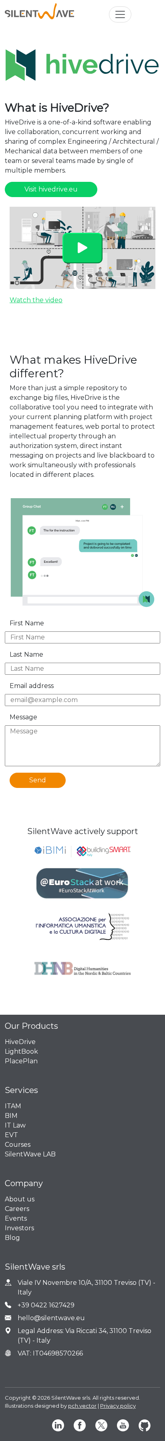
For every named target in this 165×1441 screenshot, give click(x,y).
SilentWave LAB (30, 1154)
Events (16, 1218)
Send (37, 780)
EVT (11, 1135)
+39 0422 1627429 (46, 1305)
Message (23, 717)
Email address (32, 686)
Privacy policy (118, 1405)
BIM (11, 1115)
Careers (17, 1209)
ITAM (13, 1106)
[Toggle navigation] (120, 14)
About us (19, 1199)
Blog (12, 1238)
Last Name (26, 654)
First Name (27, 623)
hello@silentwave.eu (51, 1318)
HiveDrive (20, 1042)
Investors (19, 1228)
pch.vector (82, 1405)
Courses (17, 1144)
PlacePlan (21, 1061)
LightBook (21, 1051)
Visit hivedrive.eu (51, 189)
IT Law (15, 1125)
